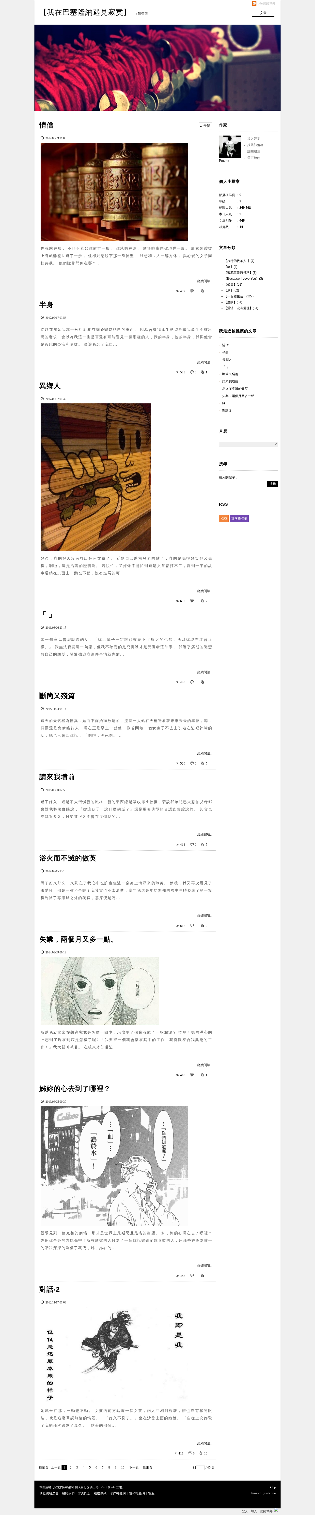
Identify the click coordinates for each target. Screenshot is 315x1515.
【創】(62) (231, 290)
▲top (272, 1487)
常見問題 (84, 1493)
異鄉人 (50, 386)
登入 (245, 1511)
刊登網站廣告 (49, 1493)
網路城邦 (266, 1511)
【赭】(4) (230, 267)
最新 (207, 126)
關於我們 (68, 1493)
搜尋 (272, 484)
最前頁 (43, 1467)
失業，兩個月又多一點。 (78, 939)
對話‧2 (49, 1289)
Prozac (224, 161)
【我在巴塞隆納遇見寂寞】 (85, 12)
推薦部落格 (255, 145)
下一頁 (134, 1467)
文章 (263, 13)
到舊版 (143, 13)
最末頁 (147, 1467)
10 (123, 1467)
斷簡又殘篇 (57, 696)
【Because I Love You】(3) (243, 278)
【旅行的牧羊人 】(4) (239, 261)
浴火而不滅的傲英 (67, 858)
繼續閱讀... (204, 281)
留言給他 (253, 158)
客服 (151, 1493)
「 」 (47, 614)
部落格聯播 (239, 518)
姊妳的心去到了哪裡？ (75, 1088)
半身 (46, 304)
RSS (223, 518)
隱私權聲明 (137, 1493)
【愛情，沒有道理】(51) (241, 308)
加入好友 (253, 138)
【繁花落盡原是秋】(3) (240, 273)
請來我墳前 (57, 777)
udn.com (271, 1493)
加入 (254, 1511)
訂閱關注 (253, 151)
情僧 (46, 125)
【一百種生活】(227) (238, 296)
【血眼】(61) (233, 302)
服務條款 (100, 1493)
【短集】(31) (233, 284)
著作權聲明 (118, 1493)
